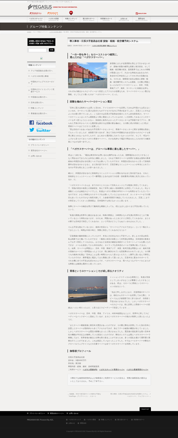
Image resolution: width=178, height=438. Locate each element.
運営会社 (83, 423)
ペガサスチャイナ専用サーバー (112, 369)
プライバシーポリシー (40, 145)
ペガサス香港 (91, 420)
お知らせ (72, 423)
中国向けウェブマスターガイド (42, 83)
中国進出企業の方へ (39, 97)
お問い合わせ (36, 156)
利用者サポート (139, 420)
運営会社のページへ (39, 150)
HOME (29, 32)
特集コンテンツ (112, 45)
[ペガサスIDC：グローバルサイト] (88, 15)
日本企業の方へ (37, 102)
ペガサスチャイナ (75, 420)
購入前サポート (122, 420)
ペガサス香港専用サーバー (137, 369)
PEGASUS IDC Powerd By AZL (86, 431)
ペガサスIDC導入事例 (55, 32)
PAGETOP (145, 409)
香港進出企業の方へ (39, 113)
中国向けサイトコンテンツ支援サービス (42, 90)
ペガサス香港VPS (90, 369)
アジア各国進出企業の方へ (42, 71)
